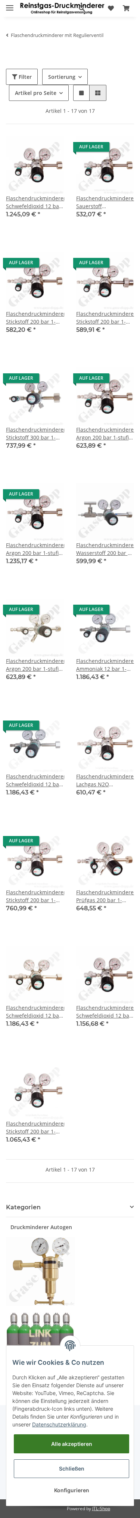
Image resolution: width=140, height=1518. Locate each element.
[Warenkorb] (126, 8)
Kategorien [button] (23, 1207)
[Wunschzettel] (110, 8)
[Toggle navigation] (9, 4)
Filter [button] (24, 76)
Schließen (71, 1468)
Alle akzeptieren (71, 1444)
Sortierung (61, 76)
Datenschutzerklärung (59, 1424)
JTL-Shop (101, 1508)
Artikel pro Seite (35, 92)
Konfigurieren (71, 1490)
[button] (81, 8)
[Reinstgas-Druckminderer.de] (62, 8)
